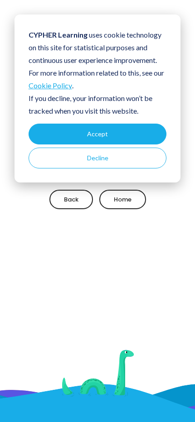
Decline (97, 158)
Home (123, 199)
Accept (97, 134)
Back (71, 199)
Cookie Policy (50, 85)
